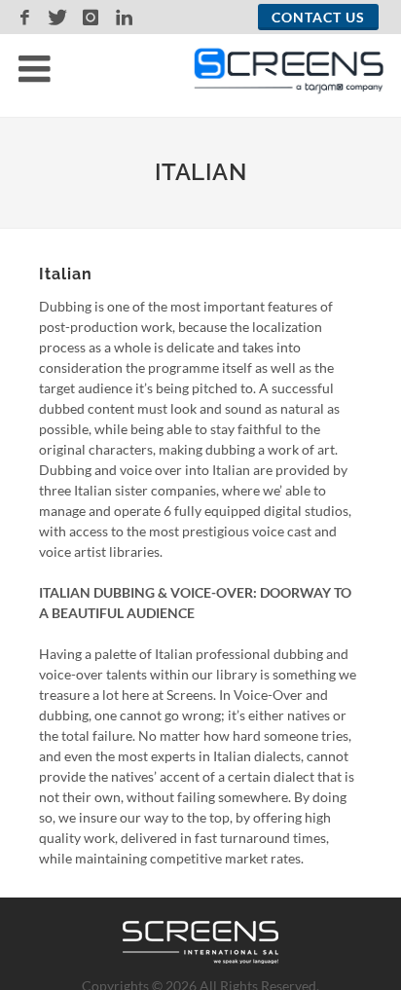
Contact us (318, 17)
